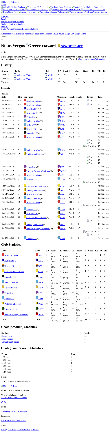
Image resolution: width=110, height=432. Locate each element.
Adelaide (21, 7)
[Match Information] (107, 100)
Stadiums (5, 24)
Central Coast (99, 7)
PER (62, 117)
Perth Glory (31, 117)
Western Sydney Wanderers (38, 171)
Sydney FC (31, 125)
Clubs (3, 5)
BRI (62, 129)
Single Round (59, 34)
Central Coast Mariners (36, 186)
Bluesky (6, 411)
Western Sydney (100, 12)
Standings (21, 24)
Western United (11, 309)
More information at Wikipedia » (91, 59)
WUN (41, 309)
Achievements (18, 34)
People (4, 19)
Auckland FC (32, 109)
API (3, 420)
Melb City (45, 9)
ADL (62, 101)
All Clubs (5, 17)
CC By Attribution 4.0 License (14, 397)
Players (4, 21)
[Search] (2, 39)
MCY (62, 121)
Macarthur (20, 9)
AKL (62, 109)
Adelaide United (33, 101)
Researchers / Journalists (15, 420)
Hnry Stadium (7, 339)
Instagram (24, 411)
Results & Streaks (32, 34)
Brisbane (67, 7)
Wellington (62, 12)
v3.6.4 (3, 402)
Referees (20, 21)
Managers (12, 21)
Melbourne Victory (24, 75)
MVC (50, 75)
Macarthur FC (32, 133)
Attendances (6, 34)
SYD (62, 125)
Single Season (46, 34)
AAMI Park (6, 336)
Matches (13, 24)
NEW (62, 113)
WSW (62, 171)
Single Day (70, 34)
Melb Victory (74, 9)
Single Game (80, 34)
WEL (62, 154)
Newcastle (100, 9)
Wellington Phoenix (34, 154)
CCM (62, 186)
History (4, 429)
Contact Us (22, 429)
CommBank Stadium (10, 342)
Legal (29, 429)
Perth (16, 12)
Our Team (12, 429)
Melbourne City (33, 121)
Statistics (4, 26)
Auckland (44, 7)
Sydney (34, 12)
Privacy (35, 429)
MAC (62, 133)
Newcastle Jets (72, 46)
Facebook (15, 411)
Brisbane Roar (32, 129)
